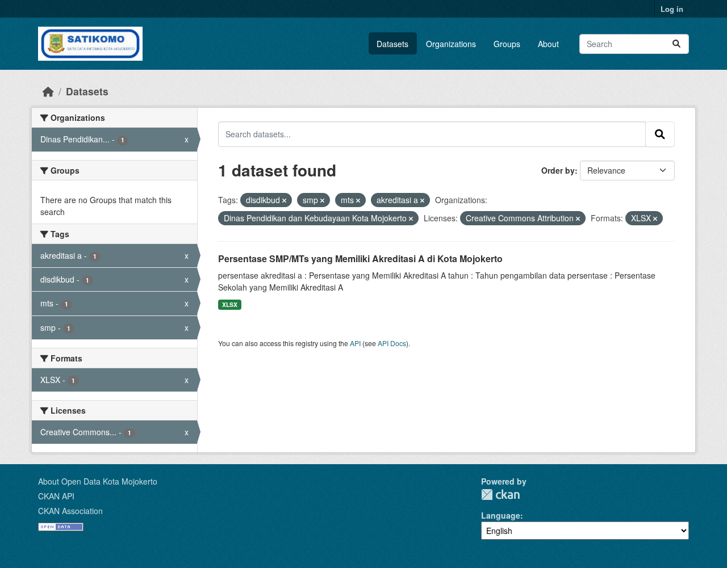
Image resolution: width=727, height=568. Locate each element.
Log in (672, 8)
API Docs (392, 343)
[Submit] (676, 44)
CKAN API (56, 496)
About (548, 43)
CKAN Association (70, 510)
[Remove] (284, 200)
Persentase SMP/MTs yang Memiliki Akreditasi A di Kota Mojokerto (360, 258)
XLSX (229, 304)
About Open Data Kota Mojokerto (97, 481)
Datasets (392, 43)
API (355, 343)
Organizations (451, 43)
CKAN (500, 494)
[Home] (48, 91)
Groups (507, 43)
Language (500, 515)
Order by (558, 170)
